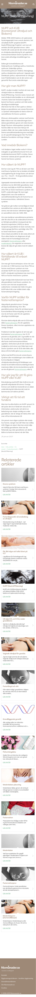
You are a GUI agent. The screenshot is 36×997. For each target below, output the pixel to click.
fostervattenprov (16, 241)
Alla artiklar (9, 447)
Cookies (4, 988)
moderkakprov (6, 243)
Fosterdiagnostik (12, 449)
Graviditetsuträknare (8, 981)
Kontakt (4, 975)
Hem (2, 447)
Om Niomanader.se (8, 985)
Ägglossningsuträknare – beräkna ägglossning (17, 978)
